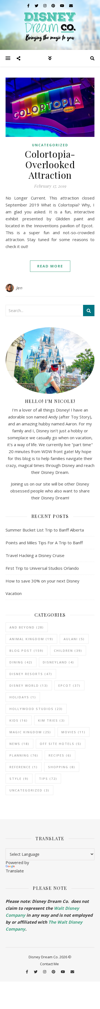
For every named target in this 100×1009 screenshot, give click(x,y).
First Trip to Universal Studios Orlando (42, 568)
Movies (73, 732)
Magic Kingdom (30, 732)
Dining (20, 662)
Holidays (22, 697)
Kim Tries (51, 720)
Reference (23, 767)
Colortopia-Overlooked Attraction (50, 164)
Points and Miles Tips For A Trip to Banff (44, 542)
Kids (18, 720)
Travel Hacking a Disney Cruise (35, 555)
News (19, 744)
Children (68, 650)
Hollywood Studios (36, 709)
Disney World (28, 685)
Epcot (69, 685)
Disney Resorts (30, 674)
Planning (23, 755)
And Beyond (26, 627)
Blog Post (26, 650)
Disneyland (58, 662)
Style (19, 778)
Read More (50, 266)
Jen (19, 287)
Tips (48, 778)
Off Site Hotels (60, 744)
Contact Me (49, 963)
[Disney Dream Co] (50, 25)
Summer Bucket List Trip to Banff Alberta (45, 530)
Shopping (61, 767)
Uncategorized (50, 145)
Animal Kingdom (31, 639)
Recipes (60, 755)
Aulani (74, 639)
